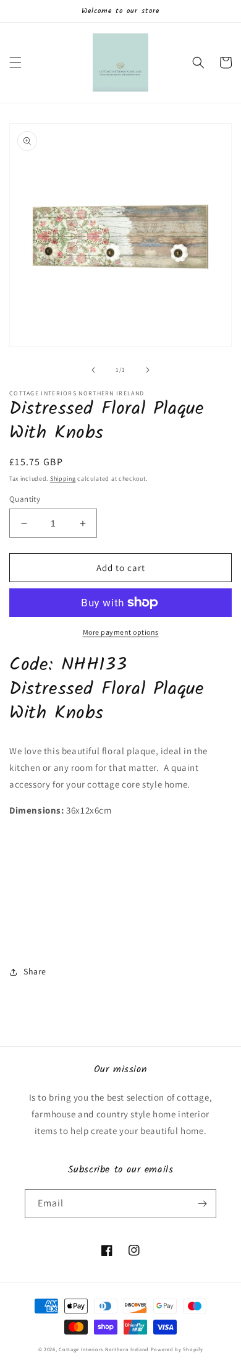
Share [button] (34, 971)
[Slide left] (93, 370)
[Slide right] (147, 370)
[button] (15, 62)
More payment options (121, 632)
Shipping (63, 479)
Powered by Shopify (177, 1349)
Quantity (24, 499)
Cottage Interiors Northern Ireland (105, 1349)
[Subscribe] (202, 1203)
